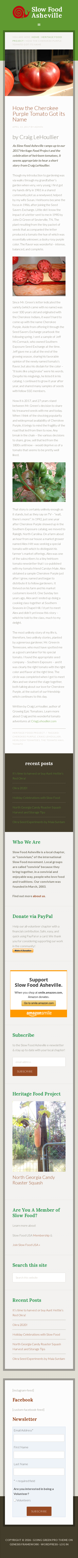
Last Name (21, 1464)
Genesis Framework (24, 1544)
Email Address (23, 1430)
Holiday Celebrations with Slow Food (36, 797)
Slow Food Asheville (39, 10)
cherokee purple (24, 736)
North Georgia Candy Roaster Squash (33, 1179)
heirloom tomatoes (26, 740)
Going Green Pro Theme (50, 1540)
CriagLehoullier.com (43, 721)
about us (39, 896)
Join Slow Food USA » (26, 1245)
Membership (41, 1235)
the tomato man (52, 740)
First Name (21, 1447)
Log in (64, 1544)
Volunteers (24, 1500)
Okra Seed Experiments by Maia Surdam (38, 822)
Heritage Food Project (28, 732)
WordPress (49, 1544)
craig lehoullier (49, 736)
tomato (17, 744)
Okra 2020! (19, 788)
